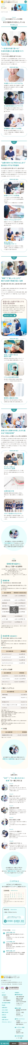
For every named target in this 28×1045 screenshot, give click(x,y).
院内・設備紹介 (7, 1000)
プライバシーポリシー (7, 1022)
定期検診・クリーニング (21, 1022)
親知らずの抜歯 (19, 998)
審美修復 (18, 1014)
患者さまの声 (5, 1012)
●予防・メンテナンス (20, 1019)
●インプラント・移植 (19, 1027)
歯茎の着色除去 (19, 1024)
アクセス (5, 998)
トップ (3, 992)
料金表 (3, 1005)
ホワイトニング (19, 1015)
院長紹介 (5, 997)
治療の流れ (4, 1007)
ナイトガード (19, 1004)
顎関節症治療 (19, 999)
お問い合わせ (5, 1019)
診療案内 (17, 992)
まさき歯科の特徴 (6, 1002)
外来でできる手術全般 (21, 1001)
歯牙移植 (18, 1031)
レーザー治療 (19, 1037)
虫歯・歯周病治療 (20, 996)
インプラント (19, 1029)
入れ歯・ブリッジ (19, 1003)
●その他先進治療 (19, 1036)
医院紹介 (4, 995)
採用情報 (4, 1017)
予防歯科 (18, 1020)
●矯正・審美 (18, 1008)
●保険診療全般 (18, 994)
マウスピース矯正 (20, 1012)
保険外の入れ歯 (19, 1032)
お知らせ (4, 1014)
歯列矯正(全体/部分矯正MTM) (21, 1010)
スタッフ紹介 (5, 1010)
